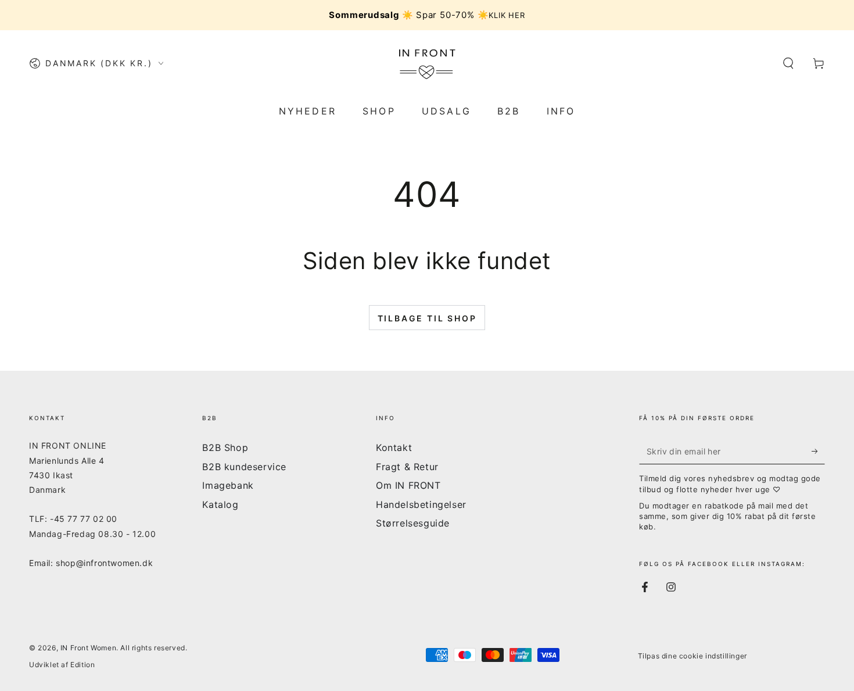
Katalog (220, 504)
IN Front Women (88, 647)
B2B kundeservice (244, 466)
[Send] (818, 451)
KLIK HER (507, 15)
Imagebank (227, 485)
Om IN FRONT (408, 485)
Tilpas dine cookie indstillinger (692, 655)
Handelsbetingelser (421, 504)
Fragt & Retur (407, 466)
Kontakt (394, 447)
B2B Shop (225, 447)
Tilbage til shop (427, 318)
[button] (788, 63)
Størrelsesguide (413, 523)
